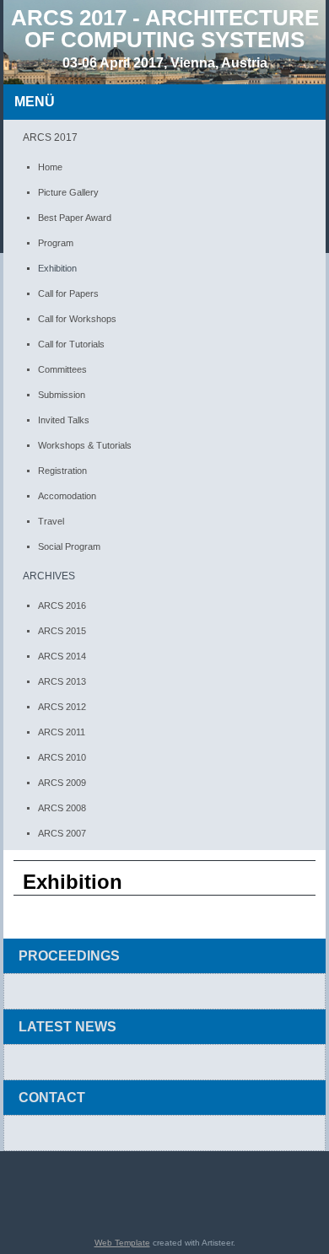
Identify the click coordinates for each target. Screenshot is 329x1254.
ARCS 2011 (61, 732)
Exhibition (57, 268)
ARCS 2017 (50, 137)
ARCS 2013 (62, 681)
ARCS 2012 (62, 707)
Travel (51, 521)
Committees (62, 369)
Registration (62, 471)
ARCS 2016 (62, 605)
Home (50, 167)
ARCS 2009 (62, 783)
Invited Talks (63, 420)
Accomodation (67, 496)
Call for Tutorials (71, 344)
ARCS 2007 (62, 833)
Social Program (69, 546)
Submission (61, 395)
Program (55, 243)
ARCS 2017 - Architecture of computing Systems (165, 28)
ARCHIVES (49, 576)
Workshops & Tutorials (85, 445)
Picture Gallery (68, 192)
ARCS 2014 (62, 656)
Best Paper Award (74, 218)
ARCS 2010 (62, 757)
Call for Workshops (77, 319)
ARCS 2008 (62, 808)
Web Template (122, 1242)
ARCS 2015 (62, 631)
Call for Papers (68, 293)
